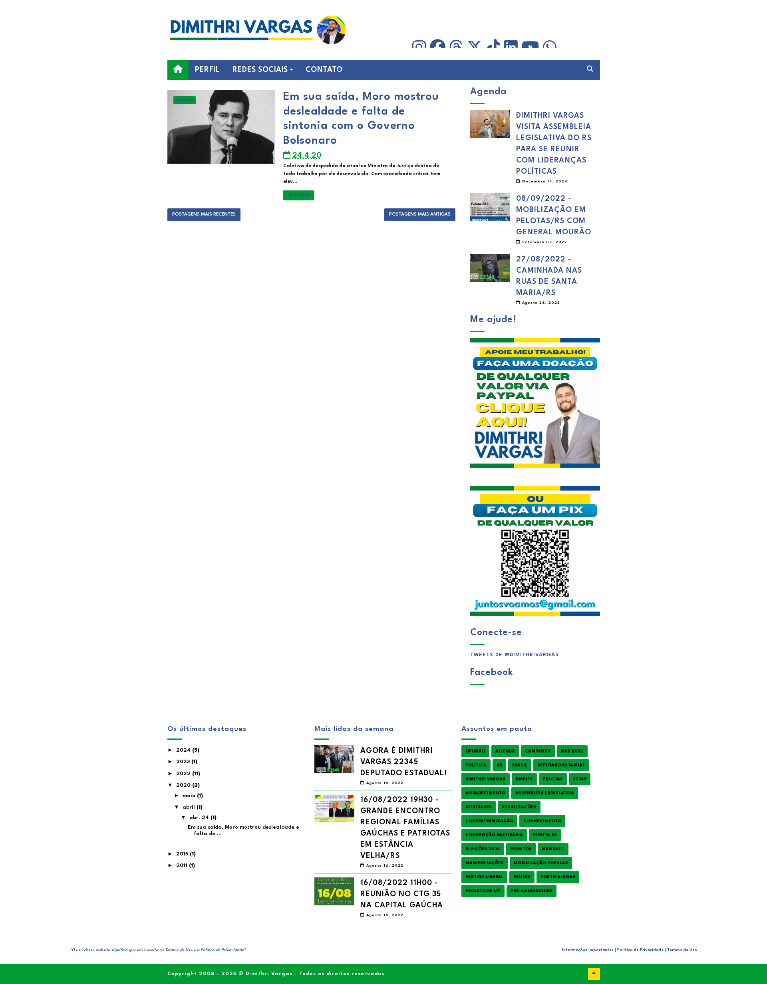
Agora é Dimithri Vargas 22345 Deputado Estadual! (403, 762)
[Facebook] (437, 47)
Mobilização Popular (541, 863)
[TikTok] (493, 47)
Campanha (538, 751)
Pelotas (553, 779)
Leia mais (298, 195)
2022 (184, 773)
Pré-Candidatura (531, 891)
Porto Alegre (557, 877)
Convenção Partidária (494, 835)
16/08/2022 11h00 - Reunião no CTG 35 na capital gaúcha (401, 894)
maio (190, 795)
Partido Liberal (484, 877)
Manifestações (484, 863)
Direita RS (545, 835)
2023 (183, 761)
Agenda (505, 751)
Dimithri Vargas (485, 779)
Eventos (521, 849)
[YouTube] (530, 47)
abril (190, 807)
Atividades (478, 807)
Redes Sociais (260, 69)
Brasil (519, 765)
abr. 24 (200, 817)
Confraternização (489, 821)
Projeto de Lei (483, 891)
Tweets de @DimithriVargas (514, 654)
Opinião (184, 100)
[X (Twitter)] (475, 47)
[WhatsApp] (549, 47)
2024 (184, 750)
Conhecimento (542, 821)
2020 (184, 785)
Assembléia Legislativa (544, 793)
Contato (324, 69)
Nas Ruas (572, 751)
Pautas (522, 877)
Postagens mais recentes (204, 214)
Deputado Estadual (561, 765)
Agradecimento (485, 793)
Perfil (207, 69)
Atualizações (519, 807)
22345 (579, 779)
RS (499, 765)
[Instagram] (419, 47)
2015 (183, 854)
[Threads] (456, 47)
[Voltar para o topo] (594, 974)
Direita (524, 779)
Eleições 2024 (482, 849)
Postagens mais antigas (420, 214)
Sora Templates (106, 955)
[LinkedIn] (511, 47)
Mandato (553, 849)
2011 (182, 865)
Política (476, 765)
